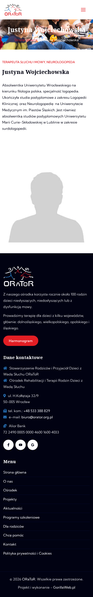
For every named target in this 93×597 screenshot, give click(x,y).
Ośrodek (10, 490)
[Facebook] (8, 445)
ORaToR (28, 579)
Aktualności (12, 508)
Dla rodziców (13, 526)
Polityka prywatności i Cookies (27, 553)
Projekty (10, 499)
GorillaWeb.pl (64, 587)
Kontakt (9, 544)
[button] (20, 341)
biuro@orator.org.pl (37, 417)
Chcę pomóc (13, 535)
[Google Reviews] (32, 445)
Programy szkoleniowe (21, 517)
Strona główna (14, 472)
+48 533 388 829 (37, 411)
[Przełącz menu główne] (83, 9)
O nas (8, 481)
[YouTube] (20, 445)
